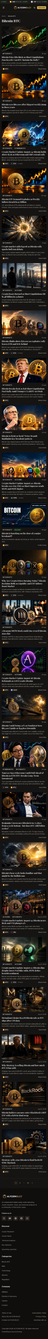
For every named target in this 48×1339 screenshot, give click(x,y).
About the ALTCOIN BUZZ (11, 1317)
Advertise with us (40, 1320)
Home (3, 16)
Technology (6, 1271)
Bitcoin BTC (7, 54)
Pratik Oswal (42, 545)
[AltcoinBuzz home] (22, 7)
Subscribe (41, 8)
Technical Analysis (8, 1240)
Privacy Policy (41, 1317)
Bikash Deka (42, 69)
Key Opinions (6, 1245)
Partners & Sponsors (9, 1296)
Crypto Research (8, 1232)
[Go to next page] (32, 1183)
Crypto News (6, 1236)
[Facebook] (21, 1218)
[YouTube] (10, 1218)
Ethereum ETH (20, 148)
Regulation (5, 1279)
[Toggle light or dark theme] (34, 7)
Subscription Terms (39, 1313)
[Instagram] (27, 1218)
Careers (4, 1301)
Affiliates (5, 1292)
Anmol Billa (42, 116)
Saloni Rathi (42, 211)
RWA (3, 1266)
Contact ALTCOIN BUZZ (10, 1320)
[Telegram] (15, 1218)
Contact (5, 1305)
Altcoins (18, 290)
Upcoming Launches (9, 1249)
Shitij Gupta (42, 885)
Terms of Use (6, 1313)
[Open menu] (3, 7)
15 (28, 1183)
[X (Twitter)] (4, 1218)
